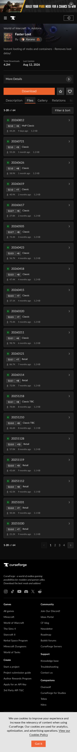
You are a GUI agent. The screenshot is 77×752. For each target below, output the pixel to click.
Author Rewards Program (18, 678)
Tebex (44, 699)
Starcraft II (9, 635)
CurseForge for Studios (53, 693)
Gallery (43, 100)
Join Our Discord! (50, 611)
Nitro (43, 705)
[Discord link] (26, 591)
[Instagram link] (6, 591)
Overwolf (46, 687)
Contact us (47, 673)
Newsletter (47, 629)
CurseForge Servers (51, 646)
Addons (36, 28)
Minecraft (9, 617)
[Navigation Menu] (5, 18)
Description (14, 100)
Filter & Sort (62, 110)
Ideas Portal (47, 617)
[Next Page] (70, 545)
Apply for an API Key (15, 684)
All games (9, 611)
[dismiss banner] (71, 4)
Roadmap (46, 635)
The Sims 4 (10, 629)
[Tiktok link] (12, 591)
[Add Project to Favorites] (60, 91)
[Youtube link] (19, 591)
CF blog (45, 623)
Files (30, 100)
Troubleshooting (49, 667)
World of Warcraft (15, 28)
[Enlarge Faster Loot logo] (8, 37)
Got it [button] (38, 743)
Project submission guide (17, 673)
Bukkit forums (48, 640)
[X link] (33, 591)
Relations (59, 100)
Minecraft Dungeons (15, 646)
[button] (38, 125)
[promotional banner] (38, 6)
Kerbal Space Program (16, 640)
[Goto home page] (13, 18)
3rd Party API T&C (14, 690)
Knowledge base (50, 661)
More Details (14, 79)
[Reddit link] (40, 591)
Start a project (11, 667)
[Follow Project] (69, 91)
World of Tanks (12, 652)
